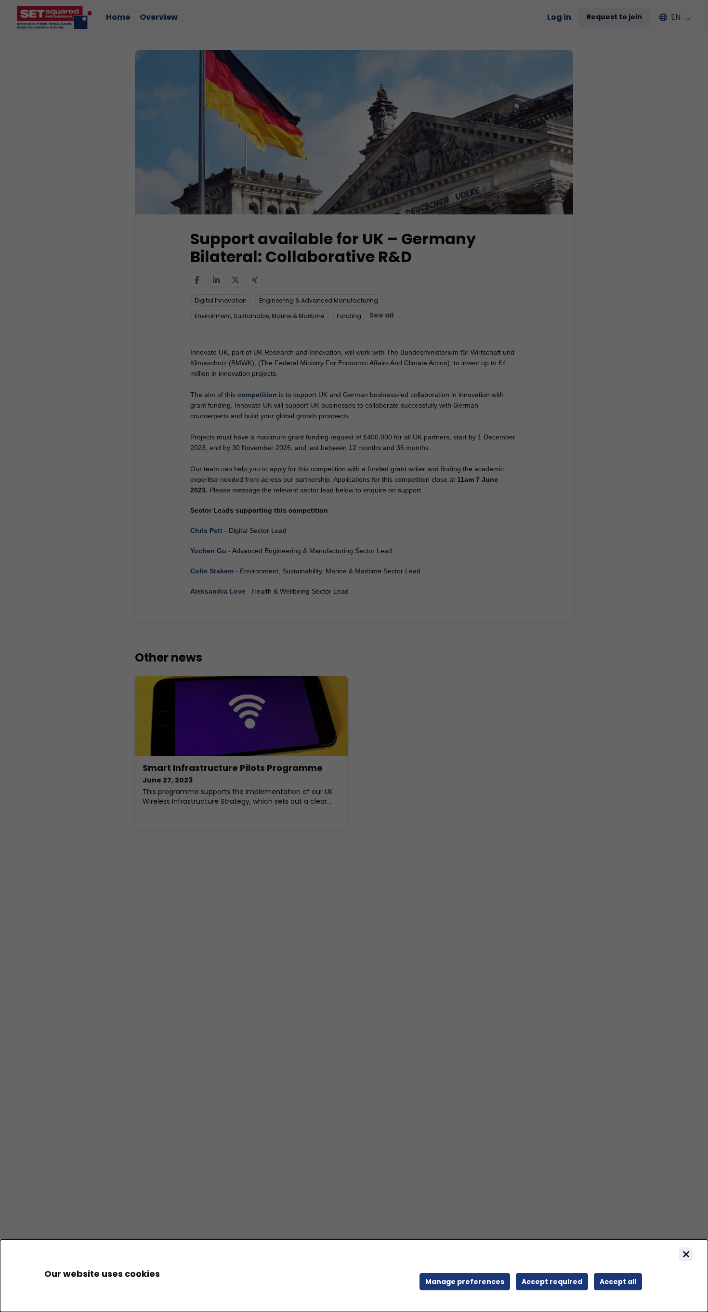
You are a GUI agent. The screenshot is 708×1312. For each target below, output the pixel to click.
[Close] (686, 1254)
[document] (354, 1276)
